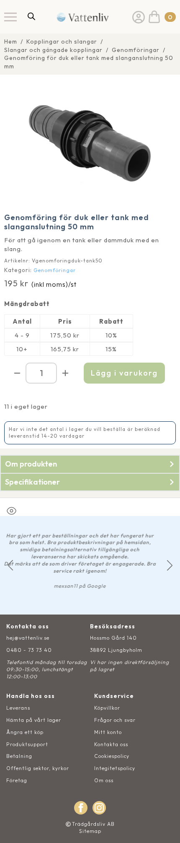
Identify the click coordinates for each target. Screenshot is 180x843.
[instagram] (99, 807)
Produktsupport (27, 744)
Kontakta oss (111, 744)
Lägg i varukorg (124, 373)
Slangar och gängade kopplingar (53, 50)
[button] (10, 565)
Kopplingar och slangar (61, 41)
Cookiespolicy (111, 756)
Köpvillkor (107, 708)
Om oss (103, 780)
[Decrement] (17, 373)
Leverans (18, 708)
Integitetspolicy (114, 768)
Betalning (19, 756)
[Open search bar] (31, 16)
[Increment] (65, 373)
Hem (10, 41)
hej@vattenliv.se (27, 638)
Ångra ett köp (25, 732)
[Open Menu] (10, 16)
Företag (16, 780)
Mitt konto (108, 732)
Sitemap (90, 831)
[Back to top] (164, 827)
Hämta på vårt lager (33, 720)
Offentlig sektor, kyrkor (37, 768)
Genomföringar (135, 50)
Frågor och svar (115, 720)
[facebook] (80, 807)
